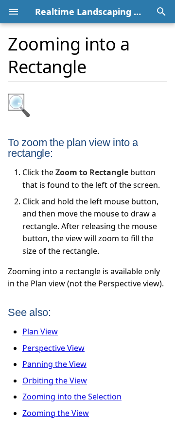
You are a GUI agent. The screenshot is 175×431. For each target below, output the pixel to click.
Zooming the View (55, 413)
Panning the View (54, 364)
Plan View (40, 331)
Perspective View (53, 348)
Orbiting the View (54, 380)
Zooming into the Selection (72, 396)
